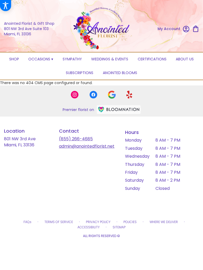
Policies (130, 222)
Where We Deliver (164, 222)
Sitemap (119, 227)
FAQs (27, 222)
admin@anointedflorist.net (86, 146)
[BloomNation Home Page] (119, 109)
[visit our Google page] (112, 95)
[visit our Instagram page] (75, 95)
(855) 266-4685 (76, 139)
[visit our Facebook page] (93, 95)
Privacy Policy (98, 222)
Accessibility (88, 227)
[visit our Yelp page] (129, 95)
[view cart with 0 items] (195, 28)
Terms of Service (58, 222)
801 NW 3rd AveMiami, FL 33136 (20, 142)
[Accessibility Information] (5, 5)
